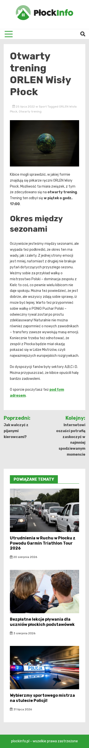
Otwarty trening (30, 111)
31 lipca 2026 (22, 709)
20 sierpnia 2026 (25, 557)
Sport (43, 106)
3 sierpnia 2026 (24, 633)
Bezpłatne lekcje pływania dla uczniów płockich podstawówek (42, 622)
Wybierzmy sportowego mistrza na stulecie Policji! (42, 698)
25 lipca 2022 (25, 106)
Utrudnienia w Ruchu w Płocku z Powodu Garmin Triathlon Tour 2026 (42, 543)
